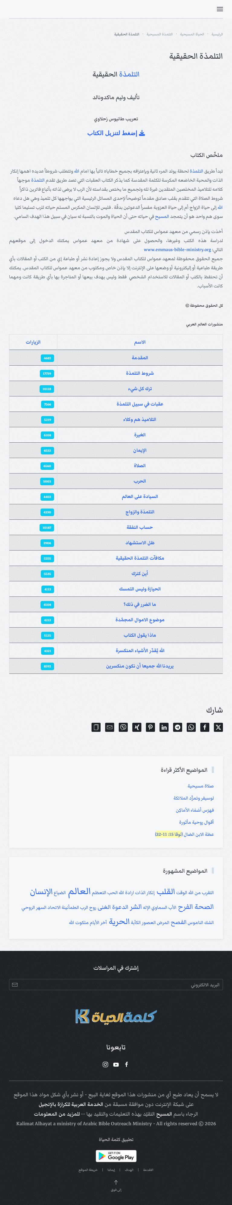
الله (76, 171)
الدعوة (119, 907)
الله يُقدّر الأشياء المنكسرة (140, 650)
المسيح (162, 216)
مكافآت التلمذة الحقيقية (140, 558)
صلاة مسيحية (201, 786)
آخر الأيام (98, 922)
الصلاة (140, 465)
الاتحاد (54, 907)
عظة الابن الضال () (184, 834)
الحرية (118, 921)
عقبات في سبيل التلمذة (140, 404)
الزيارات (33, 342)
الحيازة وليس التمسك (140, 589)
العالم (78, 891)
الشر (135, 906)
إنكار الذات (144, 892)
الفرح (184, 906)
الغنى (103, 907)
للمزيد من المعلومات (57, 1114)
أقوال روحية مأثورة (196, 822)
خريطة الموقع (88, 1169)
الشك (208, 922)
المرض (162, 922)
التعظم (98, 892)
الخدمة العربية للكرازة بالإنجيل (71, 1104)
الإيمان (140, 450)
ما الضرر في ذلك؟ (140, 604)
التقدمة (148, 1169)
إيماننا (111, 1169)
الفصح (178, 922)
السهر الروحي (34, 907)
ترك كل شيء (140, 388)
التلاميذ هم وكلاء (139, 419)
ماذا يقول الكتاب (140, 635)
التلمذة (129, 74)
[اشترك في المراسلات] (14, 984)
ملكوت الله (79, 922)
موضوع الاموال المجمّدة (140, 619)
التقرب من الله (200, 892)
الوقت (181, 892)
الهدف (129, 1169)
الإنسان (41, 891)
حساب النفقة (140, 527)
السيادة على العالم (140, 496)
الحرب (140, 481)
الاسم (140, 342)
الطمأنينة (70, 907)
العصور (148, 922)
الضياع (59, 892)
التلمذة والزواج (140, 511)
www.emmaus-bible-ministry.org (177, 249)
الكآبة (135, 922)
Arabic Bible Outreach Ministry (117, 1124)
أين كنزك (139, 573)
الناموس (195, 922)
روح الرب (87, 907)
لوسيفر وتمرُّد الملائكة (193, 798)
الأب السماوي (163, 907)
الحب (112, 892)
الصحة (203, 906)
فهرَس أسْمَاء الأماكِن (195, 810)
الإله (146, 907)
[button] (220, 9)
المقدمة (140, 357)
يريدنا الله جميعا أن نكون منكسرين (140, 666)
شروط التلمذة (140, 373)
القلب (165, 891)
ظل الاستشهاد (140, 542)
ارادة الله (126, 892)
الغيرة (140, 434)
